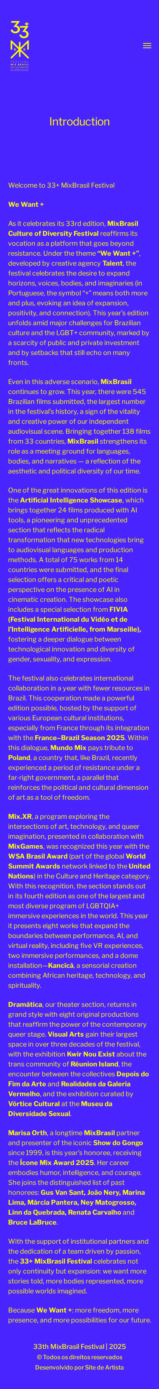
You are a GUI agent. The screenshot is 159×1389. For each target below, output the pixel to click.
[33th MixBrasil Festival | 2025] (30, 46)
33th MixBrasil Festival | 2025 (79, 1346)
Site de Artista (104, 1367)
